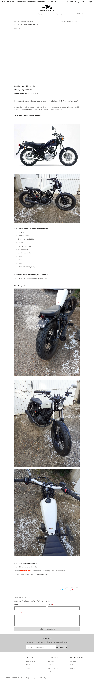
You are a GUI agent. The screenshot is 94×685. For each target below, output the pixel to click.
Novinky (28, 665)
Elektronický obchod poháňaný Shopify (33, 678)
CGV (49, 671)
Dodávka (73, 661)
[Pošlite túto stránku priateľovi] (77, 589)
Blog (12, 1)
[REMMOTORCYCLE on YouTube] (8, 1)
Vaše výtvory (21, 1)
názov (16, 604)
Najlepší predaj (30, 661)
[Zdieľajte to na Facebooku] (67, 589)
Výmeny (72, 668)
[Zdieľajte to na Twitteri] (62, 589)
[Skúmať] (89, 14)
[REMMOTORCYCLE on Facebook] (2, 1)
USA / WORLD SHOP (53, 1)
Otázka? (50, 665)
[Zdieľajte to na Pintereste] (72, 589)
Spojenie (83, 1)
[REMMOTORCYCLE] (47, 8)
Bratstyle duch (25, 571)
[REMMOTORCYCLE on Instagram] (5, 1)
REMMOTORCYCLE (14, 678)
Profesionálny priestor (36, 1)
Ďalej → (77, 21)
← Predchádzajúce (67, 21)
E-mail (50, 604)
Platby (72, 665)
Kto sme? (51, 661)
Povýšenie (29, 668)
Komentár (18, 613)
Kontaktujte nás (53, 668)
